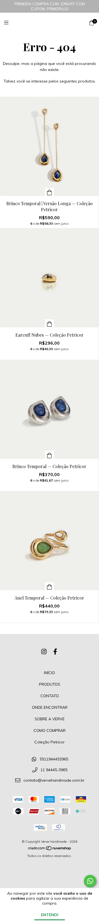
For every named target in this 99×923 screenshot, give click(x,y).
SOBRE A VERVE (50, 718)
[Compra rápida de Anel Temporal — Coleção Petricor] (49, 586)
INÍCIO (49, 672)
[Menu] (9, 22)
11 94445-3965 (53, 769)
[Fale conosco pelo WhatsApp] (90, 881)
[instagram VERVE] (44, 651)
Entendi (49, 914)
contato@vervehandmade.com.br (53, 780)
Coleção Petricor (49, 742)
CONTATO (49, 695)
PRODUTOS (49, 684)
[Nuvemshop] (50, 849)
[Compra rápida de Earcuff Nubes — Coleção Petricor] (49, 323)
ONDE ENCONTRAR (49, 707)
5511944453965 (54, 759)
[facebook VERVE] (55, 651)
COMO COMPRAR (49, 730)
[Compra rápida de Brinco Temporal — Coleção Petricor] (49, 455)
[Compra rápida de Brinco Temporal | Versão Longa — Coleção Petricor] (49, 192)
